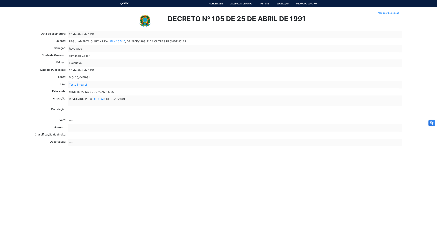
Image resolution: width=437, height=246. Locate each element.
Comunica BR (216, 4)
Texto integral (78, 84)
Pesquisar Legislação (388, 13)
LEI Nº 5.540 (117, 41)
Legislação (282, 4)
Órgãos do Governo (306, 4)
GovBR (124, 3)
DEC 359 (98, 99)
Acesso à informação (241, 4)
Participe (264, 4)
